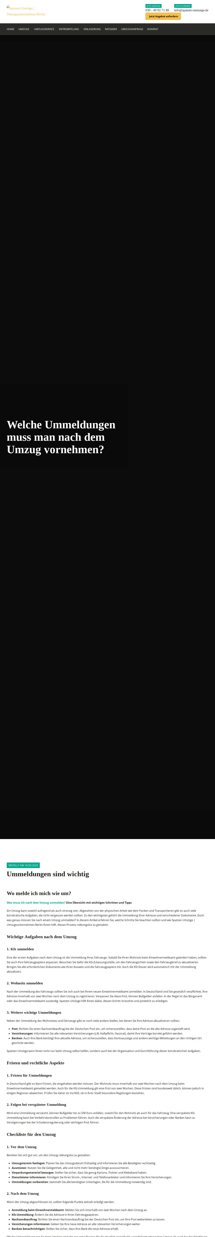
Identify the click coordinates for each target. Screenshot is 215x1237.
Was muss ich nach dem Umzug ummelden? (36, 902)
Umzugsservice (44, 29)
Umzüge (23, 29)
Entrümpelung (69, 29)
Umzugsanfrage (132, 29)
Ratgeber (111, 29)
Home (10, 29)
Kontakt (152, 29)
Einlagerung (92, 29)
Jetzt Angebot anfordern (163, 16)
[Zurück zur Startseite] (27, 11)
